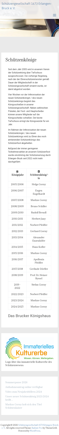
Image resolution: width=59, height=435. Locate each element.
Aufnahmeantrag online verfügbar (24, 387)
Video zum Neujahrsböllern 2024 (23, 391)
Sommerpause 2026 (16, 382)
